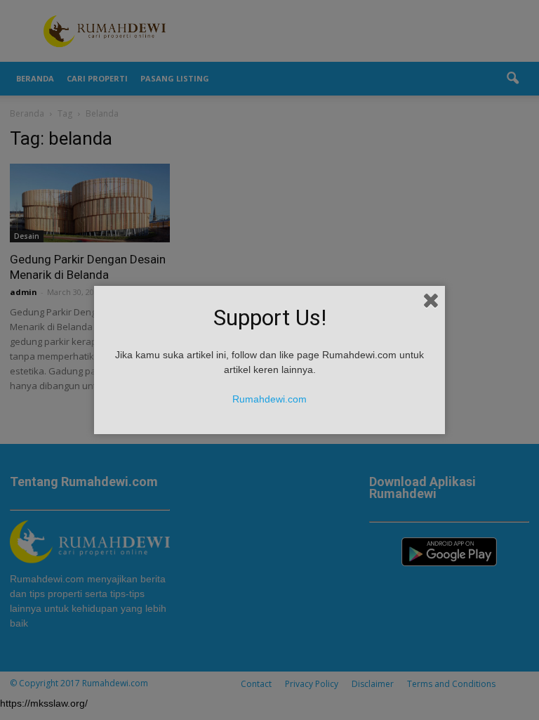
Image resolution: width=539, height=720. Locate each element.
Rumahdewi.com (269, 399)
